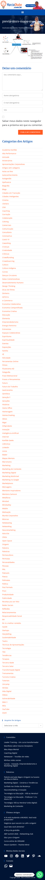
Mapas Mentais (8, 458)
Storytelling (6, 634)
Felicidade (6, 358)
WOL (4, 706)
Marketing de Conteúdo (11, 469)
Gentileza (6, 394)
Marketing (6, 465)
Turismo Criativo (8, 677)
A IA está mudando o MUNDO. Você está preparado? (20, 818)
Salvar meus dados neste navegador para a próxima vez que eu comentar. (22, 123)
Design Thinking (8, 286)
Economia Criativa (9, 311)
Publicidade (7, 598)
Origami (5, 544)
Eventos (22, 28)
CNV (4, 207)
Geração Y (6, 397)
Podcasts (5, 573)
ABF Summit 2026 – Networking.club (18, 834)
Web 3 (4, 702)
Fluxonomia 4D (8, 368)
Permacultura (7, 555)
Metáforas (6, 497)
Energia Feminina (9, 325)
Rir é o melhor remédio (11, 623)
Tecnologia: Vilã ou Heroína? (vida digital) (20, 803)
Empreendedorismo (10, 322)
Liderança (6, 444)
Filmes (4, 365)
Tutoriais (5, 680)
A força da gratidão (11, 830)
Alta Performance (9, 153)
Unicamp (5, 684)
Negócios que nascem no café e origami (20, 823)
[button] (22, 12)
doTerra (5, 297)
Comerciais (6, 225)
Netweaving (7, 523)
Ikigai (4, 422)
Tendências (7, 655)
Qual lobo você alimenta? (14, 827)
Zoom (4, 713)
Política (5, 584)
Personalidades (8, 562)
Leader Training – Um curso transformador (21, 742)
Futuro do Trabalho (10, 386)
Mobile (5, 508)
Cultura (5, 265)
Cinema (5, 200)
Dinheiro (5, 293)
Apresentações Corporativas (13, 164)
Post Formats (7, 587)
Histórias (5, 404)
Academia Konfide (9, 150)
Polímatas (6, 580)
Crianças (5, 247)
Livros (4, 451)
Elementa (6, 318)
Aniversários (7, 160)
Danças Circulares (9, 275)
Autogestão (6, 178)
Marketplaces (7, 483)
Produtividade (8, 594)
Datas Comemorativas (11, 279)
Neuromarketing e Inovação (15, 790)
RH (3, 619)
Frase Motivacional (9, 376)
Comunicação (7, 229)
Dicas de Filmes (8, 290)
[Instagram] (11, 856)
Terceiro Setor (8, 666)
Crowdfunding (8, 257)
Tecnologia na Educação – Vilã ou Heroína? (21, 793)
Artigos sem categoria (11, 168)
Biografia (5, 186)
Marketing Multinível (10, 476)
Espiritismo (6, 336)
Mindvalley (6, 505)
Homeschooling (8, 415)
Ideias (4, 419)
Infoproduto (7, 426)
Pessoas (5, 566)
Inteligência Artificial (10, 433)
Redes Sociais (7, 605)
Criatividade (7, 250)
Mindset (5, 501)
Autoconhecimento (9, 175)
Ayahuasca (6, 182)
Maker (4, 455)
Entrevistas (6, 329)
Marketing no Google (10, 480)
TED (3, 652)
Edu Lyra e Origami (11, 837)
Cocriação (6, 214)
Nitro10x (5, 533)
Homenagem (7, 411)
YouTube (5, 709)
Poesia (4, 576)
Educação (6, 315)
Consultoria (7, 232)
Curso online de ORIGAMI (14, 841)
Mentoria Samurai (9, 494)
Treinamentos (7, 673)
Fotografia (6, 372)
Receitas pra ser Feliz (10, 601)
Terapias (5, 659)
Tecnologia (6, 648)
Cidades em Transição (11, 193)
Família (5, 351)
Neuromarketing (8, 530)
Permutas (6, 559)
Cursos (5, 272)
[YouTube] (6, 856)
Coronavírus (7, 236)
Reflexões (6, 609)
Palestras (6, 551)
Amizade (5, 157)
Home (15, 28)
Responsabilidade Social (12, 616)
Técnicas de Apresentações (13, 645)
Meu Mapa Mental (11, 749)
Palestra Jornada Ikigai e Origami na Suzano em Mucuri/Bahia (21, 778)
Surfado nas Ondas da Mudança (17, 786)
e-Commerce (7, 300)
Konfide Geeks (8, 440)
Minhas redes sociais (12, 760)
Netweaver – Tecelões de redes (16, 756)
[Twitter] (28, 856)
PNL (3, 569)
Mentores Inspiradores (11, 490)
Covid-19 (5, 239)
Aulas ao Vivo (7, 171)
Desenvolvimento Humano (12, 282)
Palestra (5, 548)
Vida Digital (6, 691)
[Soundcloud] (39, 856)
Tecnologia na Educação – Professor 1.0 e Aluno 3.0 (20, 798)
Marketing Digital (9, 472)
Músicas (5, 519)
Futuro (5, 383)
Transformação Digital (11, 670)
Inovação (5, 429)
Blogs (4, 189)
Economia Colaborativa (11, 304)
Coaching (6, 211)
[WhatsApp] (6, 866)
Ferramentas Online (10, 361)
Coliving (5, 221)
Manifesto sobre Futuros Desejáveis (18, 746)
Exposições (6, 347)
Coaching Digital (10, 753)
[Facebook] (17, 856)
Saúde (4, 627)
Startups (5, 630)
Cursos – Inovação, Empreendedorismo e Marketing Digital (20, 765)
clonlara (5, 204)
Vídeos (5, 695)
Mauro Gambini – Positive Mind (16, 845)
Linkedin (5, 447)
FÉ (3, 354)
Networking (7, 526)
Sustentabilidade (9, 637)
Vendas (5, 688)
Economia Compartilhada (12, 307)
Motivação (6, 512)
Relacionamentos (9, 612)
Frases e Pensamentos (11, 379)
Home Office (7, 408)
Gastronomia (7, 390)
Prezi (4, 591)
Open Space (7, 541)
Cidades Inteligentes (10, 196)
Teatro (4, 641)
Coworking (6, 243)
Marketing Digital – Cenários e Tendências (21, 783)
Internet (5, 437)
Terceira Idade (8, 662)
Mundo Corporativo (10, 515)
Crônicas (5, 254)
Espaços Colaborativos (11, 333)
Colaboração (7, 218)
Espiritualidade (8, 340)
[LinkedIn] (22, 856)
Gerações (6, 401)
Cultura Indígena (9, 268)
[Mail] (11, 866)
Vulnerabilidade (8, 698)
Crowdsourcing (8, 261)
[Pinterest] (33, 856)
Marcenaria (7, 462)
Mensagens (7, 487)
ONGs (4, 537)
